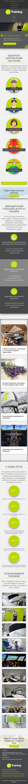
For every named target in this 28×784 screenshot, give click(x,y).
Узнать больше (14, 195)
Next (26, 35)
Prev (2, 35)
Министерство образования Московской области (13, 773)
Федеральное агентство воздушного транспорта (13, 775)
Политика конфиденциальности (9, 769)
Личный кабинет (14, 7)
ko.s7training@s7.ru (14, 5)
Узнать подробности (9, 43)
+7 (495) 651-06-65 (14, 3)
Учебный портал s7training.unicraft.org (10, 771)
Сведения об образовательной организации (14, 1)
